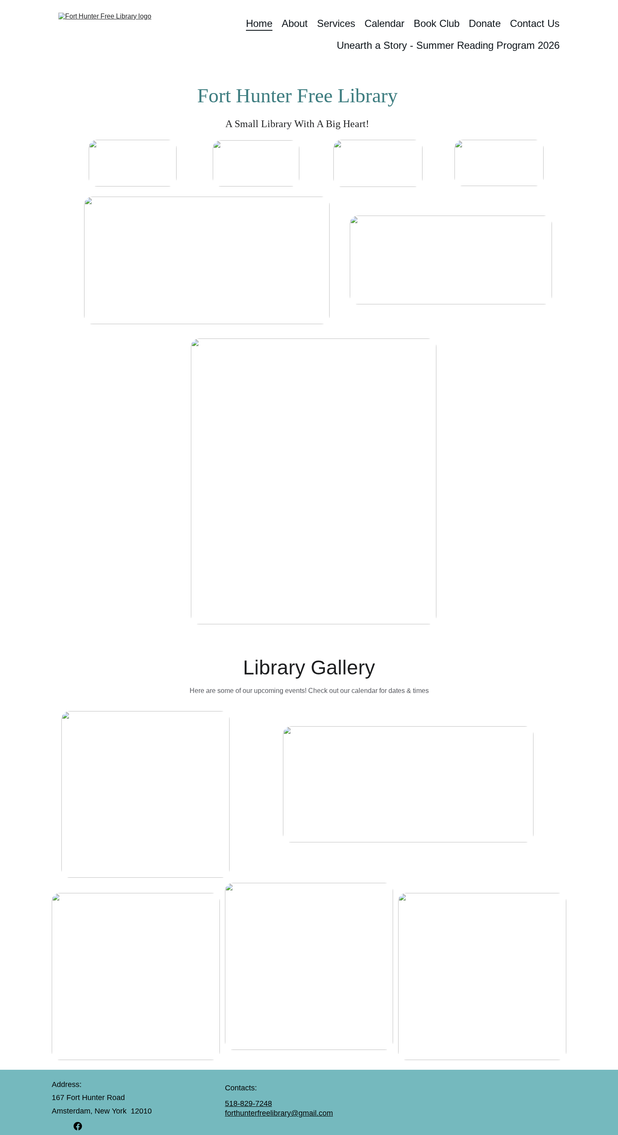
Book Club (437, 23)
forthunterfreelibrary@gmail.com (279, 1113)
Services (336, 23)
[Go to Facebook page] (78, 1126)
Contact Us (535, 23)
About (295, 23)
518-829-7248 (248, 1103)
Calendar (384, 23)
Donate (485, 23)
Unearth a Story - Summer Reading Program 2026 (448, 45)
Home (259, 23)
